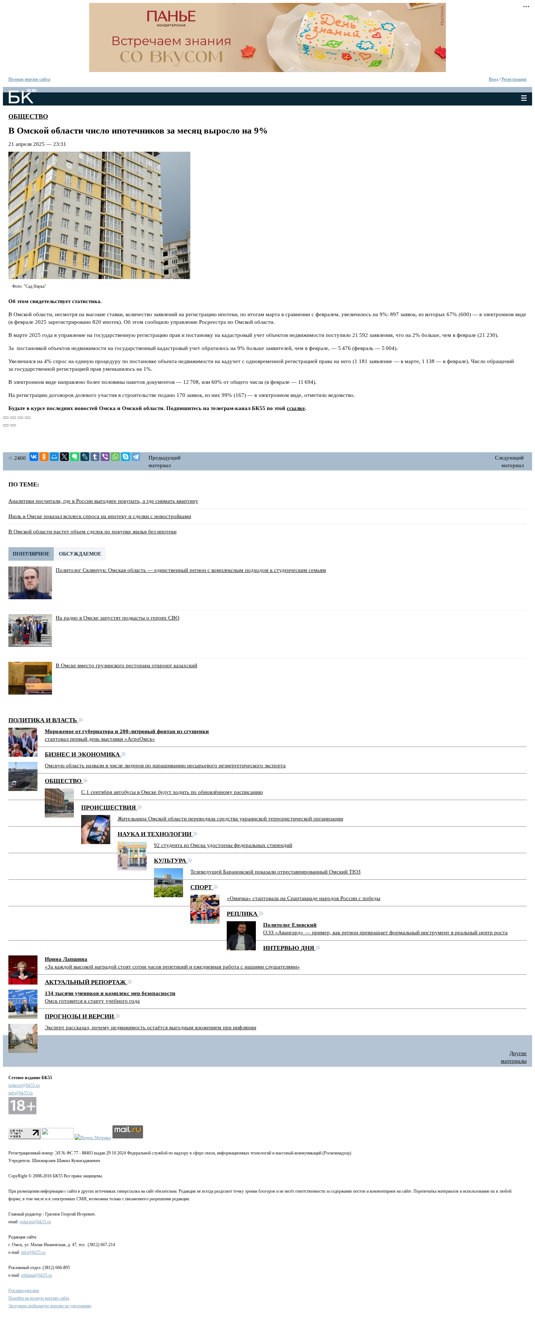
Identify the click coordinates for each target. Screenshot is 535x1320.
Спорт (201, 887)
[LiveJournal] (84, 456)
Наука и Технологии (155, 834)
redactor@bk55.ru (24, 1085)
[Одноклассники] (44, 456)
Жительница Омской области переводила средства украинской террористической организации (230, 819)
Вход (493, 79)
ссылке (296, 408)
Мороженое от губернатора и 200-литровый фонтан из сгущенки (127, 731)
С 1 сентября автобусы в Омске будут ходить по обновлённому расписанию (172, 792)
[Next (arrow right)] (13, 425)
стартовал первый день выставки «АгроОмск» (100, 739)
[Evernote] (74, 456)
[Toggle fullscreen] (20, 418)
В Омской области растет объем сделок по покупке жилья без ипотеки (92, 531)
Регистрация (514, 79)
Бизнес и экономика (83, 754)
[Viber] (105, 456)
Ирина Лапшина (66, 959)
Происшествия (109, 807)
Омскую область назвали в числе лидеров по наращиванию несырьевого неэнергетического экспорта (165, 765)
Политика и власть (43, 720)
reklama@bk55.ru (36, 1275)
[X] (64, 456)
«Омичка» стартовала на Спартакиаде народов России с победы (303, 898)
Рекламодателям (23, 1290)
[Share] (13, 418)
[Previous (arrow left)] (6, 425)
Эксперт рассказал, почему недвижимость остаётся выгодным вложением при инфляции (150, 1027)
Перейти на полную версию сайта (38, 1298)
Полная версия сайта (29, 79)
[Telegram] (135, 456)
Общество (28, 116)
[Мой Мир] (54, 456)
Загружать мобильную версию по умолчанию (49, 1305)
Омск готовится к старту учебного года (92, 1001)
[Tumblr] (95, 456)
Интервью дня (289, 948)
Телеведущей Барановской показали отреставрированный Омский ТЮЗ (275, 872)
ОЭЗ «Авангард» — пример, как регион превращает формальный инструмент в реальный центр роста (385, 932)
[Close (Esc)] (6, 418)
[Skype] (125, 456)
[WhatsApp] (115, 456)
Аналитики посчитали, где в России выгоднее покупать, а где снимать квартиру (103, 501)
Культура (170, 860)
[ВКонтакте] (33, 456)
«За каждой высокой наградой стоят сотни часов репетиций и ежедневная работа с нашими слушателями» (172, 967)
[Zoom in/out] (28, 418)
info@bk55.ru (20, 1093)
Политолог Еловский (290, 925)
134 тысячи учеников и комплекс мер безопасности (110, 993)
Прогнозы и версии (80, 1016)
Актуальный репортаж (86, 982)
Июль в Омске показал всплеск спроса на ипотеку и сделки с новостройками (99, 516)
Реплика (243, 913)
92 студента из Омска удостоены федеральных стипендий (223, 845)
